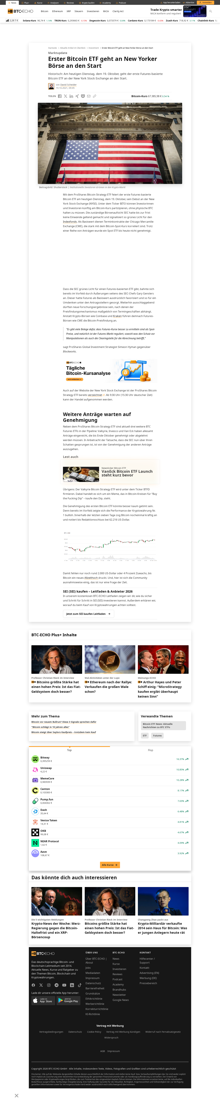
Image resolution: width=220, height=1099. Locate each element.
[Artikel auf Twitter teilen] (65, 96)
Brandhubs (119, 989)
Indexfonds (70, 221)
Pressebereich (148, 983)
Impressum (93, 978)
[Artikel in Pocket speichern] (83, 96)
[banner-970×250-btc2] (110, 371)
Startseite (52, 48)
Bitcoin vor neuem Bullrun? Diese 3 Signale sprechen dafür (63, 721)
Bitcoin (44, 11)
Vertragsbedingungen (51, 1031)
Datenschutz (93, 983)
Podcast (117, 979)
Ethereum (57, 11)
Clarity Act (118, 11)
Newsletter (119, 995)
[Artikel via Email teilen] (89, 96)
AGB (102, 1051)
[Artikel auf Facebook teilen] (60, 96)
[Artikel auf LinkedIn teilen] (71, 96)
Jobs (88, 967)
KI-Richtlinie (93, 1014)
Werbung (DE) (148, 978)
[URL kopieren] (94, 96)
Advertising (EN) (149, 973)
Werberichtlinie (95, 1004)
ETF (145, 735)
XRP (69, 11)
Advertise (190, 2)
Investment (94, 48)
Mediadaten (93, 973)
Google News (121, 1000)
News (116, 958)
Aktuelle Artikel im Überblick (72, 48)
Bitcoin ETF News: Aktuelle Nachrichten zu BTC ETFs (157, 725)
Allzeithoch (91, 578)
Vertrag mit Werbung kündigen (123, 1031)
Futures (157, 735)
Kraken (117, 316)
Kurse (116, 964)
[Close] (16, 1095)
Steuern (79, 11)
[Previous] (3, 1093)
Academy (118, 984)
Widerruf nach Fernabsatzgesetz (163, 1031)
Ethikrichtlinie (94, 998)
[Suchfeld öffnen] (210, 11)
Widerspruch (111, 1037)
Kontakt (144, 967)
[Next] (10, 1093)
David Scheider (68, 84)
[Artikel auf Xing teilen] (77, 96)
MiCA (106, 11)
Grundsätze (93, 993)
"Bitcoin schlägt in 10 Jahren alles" (50, 727)
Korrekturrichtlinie (97, 1009)
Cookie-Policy (94, 1031)
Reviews (117, 974)
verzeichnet (95, 395)
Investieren (93, 11)
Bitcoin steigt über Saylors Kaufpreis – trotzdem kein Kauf (63, 732)
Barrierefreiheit (95, 988)
